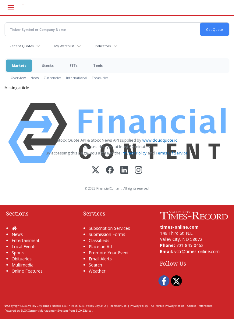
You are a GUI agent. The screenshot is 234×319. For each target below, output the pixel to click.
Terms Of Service (172, 153)
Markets (19, 65)
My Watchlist (64, 46)
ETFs (73, 65)
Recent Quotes (21, 46)
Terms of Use (117, 306)
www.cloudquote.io (160, 140)
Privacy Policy (134, 153)
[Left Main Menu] (11, 7)
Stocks (48, 65)
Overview (18, 77)
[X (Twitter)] (95, 170)
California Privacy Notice (167, 306)
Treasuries (100, 77)
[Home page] (194, 214)
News (34, 77)
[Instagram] (138, 170)
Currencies (52, 77)
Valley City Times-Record (44, 306)
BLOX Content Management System (44, 311)
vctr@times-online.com (197, 251)
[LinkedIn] (124, 170)
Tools (98, 65)
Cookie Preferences (199, 306)
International (76, 77)
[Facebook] (110, 170)
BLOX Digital (84, 311)
